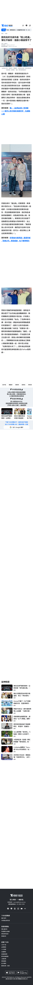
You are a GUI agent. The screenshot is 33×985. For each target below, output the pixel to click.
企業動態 (3, 947)
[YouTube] (21, 908)
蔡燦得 (17, 385)
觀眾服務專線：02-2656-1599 (16, 904)
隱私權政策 (4, 929)
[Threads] (14, 908)
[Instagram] (18, 908)
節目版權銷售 (4, 956)
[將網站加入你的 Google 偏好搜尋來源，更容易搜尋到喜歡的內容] (16, 427)
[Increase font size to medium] (23, 25)
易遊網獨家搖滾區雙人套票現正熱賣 (16, 403)
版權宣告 (3, 936)
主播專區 (3, 952)
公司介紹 (3, 944)
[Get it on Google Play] (22, 972)
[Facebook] (8, 908)
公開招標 (3, 959)
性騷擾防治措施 (5, 931)
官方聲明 (3, 963)
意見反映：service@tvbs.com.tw (16, 902)
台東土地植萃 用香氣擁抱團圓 (16, 392)
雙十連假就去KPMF (16, 401)
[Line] (11, 908)
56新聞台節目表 (5, 920)
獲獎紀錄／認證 (5, 966)
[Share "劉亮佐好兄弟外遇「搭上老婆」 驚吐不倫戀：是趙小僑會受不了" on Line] (26, 25)
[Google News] (25, 908)
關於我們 (3, 918)
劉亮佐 (23, 385)
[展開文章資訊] (30, 44)
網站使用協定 (4, 934)
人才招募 (3, 949)
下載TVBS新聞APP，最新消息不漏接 (16, 422)
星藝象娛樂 (4, 954)
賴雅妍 (10, 385)
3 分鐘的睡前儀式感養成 (16, 396)
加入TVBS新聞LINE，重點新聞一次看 (16, 424)
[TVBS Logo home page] (7, 25)
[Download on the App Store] (10, 972)
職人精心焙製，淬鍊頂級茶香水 (16, 394)
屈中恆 (4, 385)
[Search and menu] (30, 25)
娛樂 (6, 33)
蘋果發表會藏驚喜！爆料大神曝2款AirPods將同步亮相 (18, 30)
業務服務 (3, 961)
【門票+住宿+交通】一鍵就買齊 (16, 405)
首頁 (2, 33)
